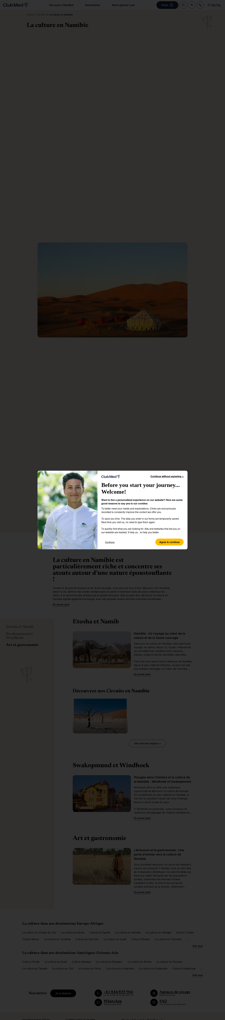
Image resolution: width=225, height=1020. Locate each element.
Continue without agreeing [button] (167, 476)
